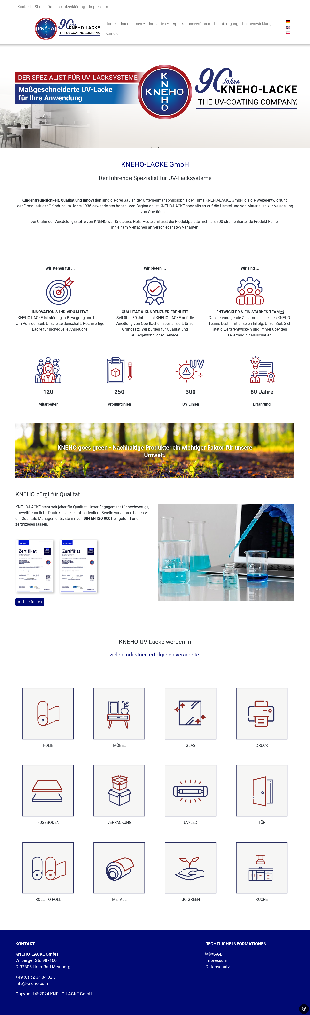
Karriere (111, 33)
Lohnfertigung (226, 24)
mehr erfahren (30, 602)
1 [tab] (151, 147)
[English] (288, 26)
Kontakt (24, 6)
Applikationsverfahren (191, 24)
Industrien (157, 24)
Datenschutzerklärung (66, 6)
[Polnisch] (288, 32)
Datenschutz (217, 966)
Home (110, 24)
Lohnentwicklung (256, 24)
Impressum (98, 6)
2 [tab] (158, 147)
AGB (214, 954)
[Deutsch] (288, 21)
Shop (39, 6)
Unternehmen (130, 24)
